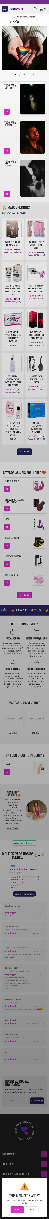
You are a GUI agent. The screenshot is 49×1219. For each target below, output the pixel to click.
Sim (17, 1209)
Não (32, 1209)
